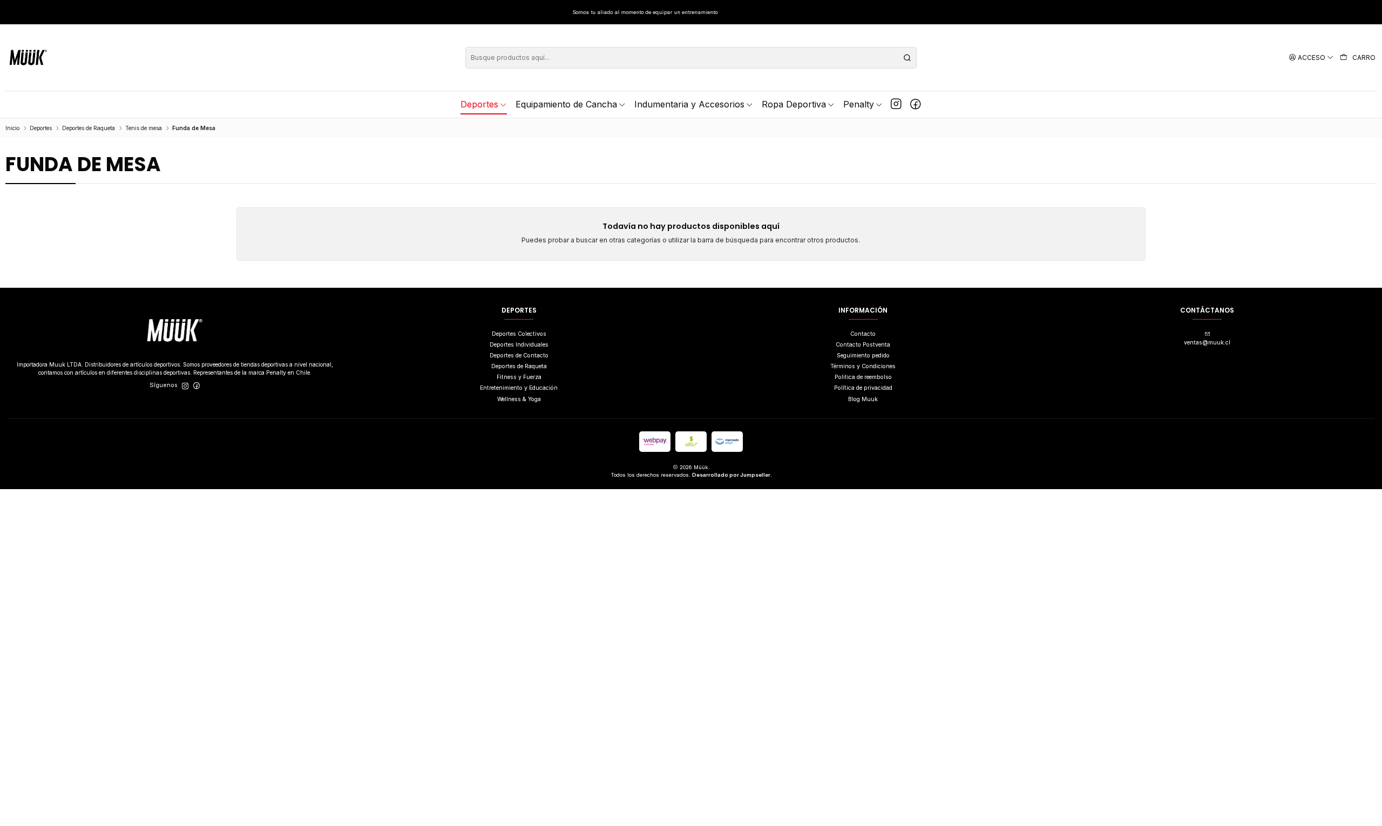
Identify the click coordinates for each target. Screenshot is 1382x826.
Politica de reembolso (863, 377)
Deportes (41, 128)
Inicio (12, 128)
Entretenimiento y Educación (519, 387)
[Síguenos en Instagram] (896, 104)
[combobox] (690, 58)
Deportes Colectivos (519, 333)
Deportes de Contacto (519, 355)
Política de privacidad (863, 387)
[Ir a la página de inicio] (28, 57)
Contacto (863, 333)
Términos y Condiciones (863, 366)
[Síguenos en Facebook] (915, 104)
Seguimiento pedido (863, 355)
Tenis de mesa (143, 128)
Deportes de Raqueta (88, 128)
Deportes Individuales (519, 344)
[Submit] (907, 58)
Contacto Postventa (863, 344)
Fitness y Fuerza (519, 377)
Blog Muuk (863, 399)
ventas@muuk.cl (1207, 342)
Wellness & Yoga (519, 399)
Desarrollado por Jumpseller (731, 475)
